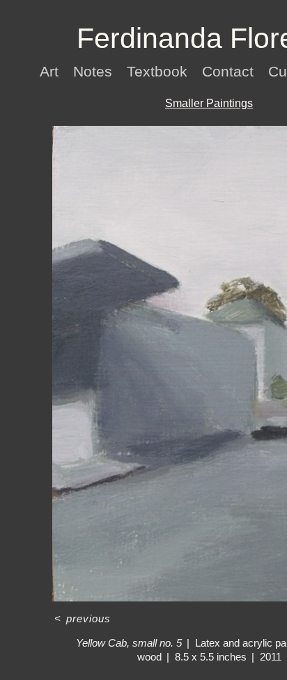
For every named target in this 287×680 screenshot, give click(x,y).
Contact (230, 71)
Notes (95, 71)
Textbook (159, 71)
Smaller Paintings (209, 103)
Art (50, 71)
